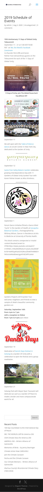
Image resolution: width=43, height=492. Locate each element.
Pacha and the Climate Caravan (16, 458)
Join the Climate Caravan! (14, 455)
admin (9, 25)
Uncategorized (29, 25)
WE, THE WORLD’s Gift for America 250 (19, 434)
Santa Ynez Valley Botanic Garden (17, 170)
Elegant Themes (21, 486)
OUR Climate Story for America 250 (17, 438)
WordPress (21, 489)
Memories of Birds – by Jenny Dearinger (19, 447)
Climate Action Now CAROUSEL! (16, 451)
